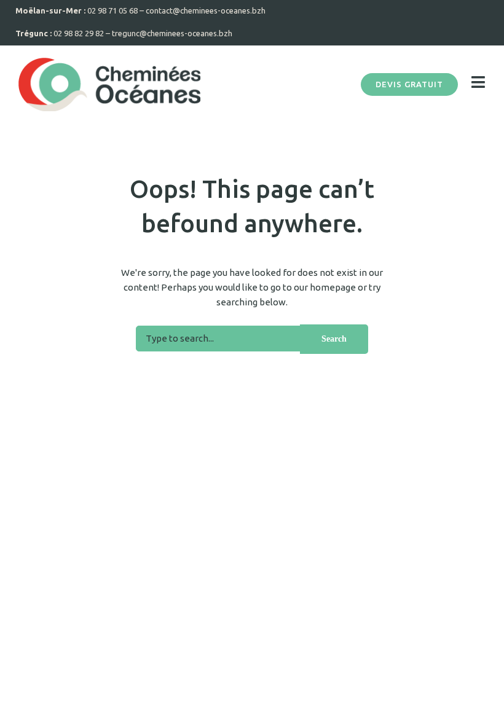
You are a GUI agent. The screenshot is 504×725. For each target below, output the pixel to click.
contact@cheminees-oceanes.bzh (206, 10)
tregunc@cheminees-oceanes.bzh (172, 33)
